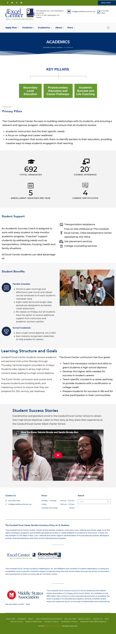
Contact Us (98, 619)
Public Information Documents (49, 619)
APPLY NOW (106, 3)
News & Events (84, 619)
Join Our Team (70, 619)
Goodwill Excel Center (52, 626)
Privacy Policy (17, 621)
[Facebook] (7, 3)
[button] (70, 27)
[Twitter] (12, 3)
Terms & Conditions (33, 621)
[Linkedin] (21, 3)
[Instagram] (16, 3)
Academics (21, 619)
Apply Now (10, 619)
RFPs (107, 619)
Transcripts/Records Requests (93, 621)
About (31, 619)
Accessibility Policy (69, 621)
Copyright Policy (51, 621)
